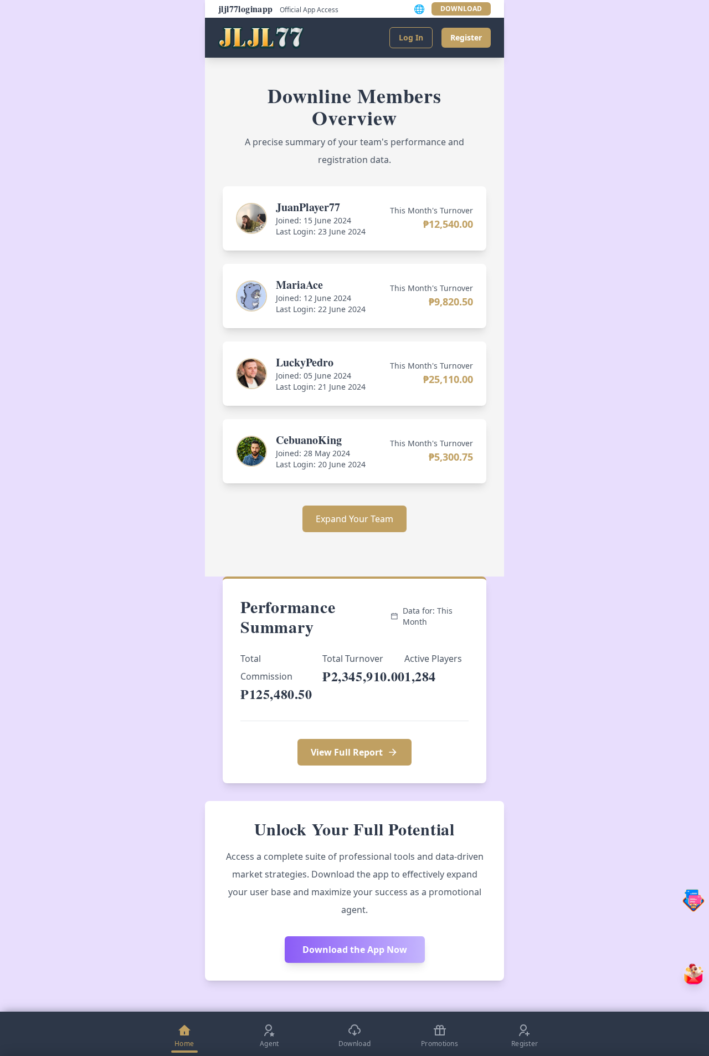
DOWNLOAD (461, 8)
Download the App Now (354, 949)
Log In (411, 37)
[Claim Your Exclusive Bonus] (693, 974)
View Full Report (347, 752)
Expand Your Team (354, 519)
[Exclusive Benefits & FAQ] (693, 900)
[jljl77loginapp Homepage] (261, 38)
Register (466, 37)
